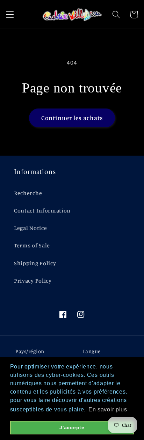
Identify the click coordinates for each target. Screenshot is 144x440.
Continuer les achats (72, 117)
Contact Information (42, 210)
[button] (10, 14)
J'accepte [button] (71, 427)
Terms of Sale (32, 245)
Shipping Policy (35, 263)
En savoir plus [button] (107, 409)
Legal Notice (30, 227)
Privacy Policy (33, 280)
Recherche (28, 192)
